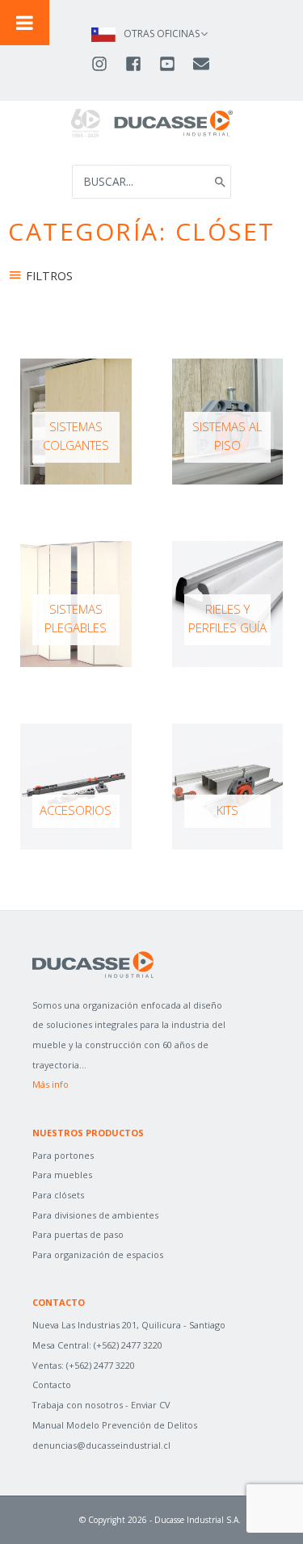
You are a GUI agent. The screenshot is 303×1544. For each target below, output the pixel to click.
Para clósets (58, 1195)
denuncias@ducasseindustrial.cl (101, 1445)
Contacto (51, 1384)
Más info (50, 1084)
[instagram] (106, 64)
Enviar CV (150, 1405)
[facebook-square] (140, 64)
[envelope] (202, 64)
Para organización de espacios (97, 1254)
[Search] (220, 182)
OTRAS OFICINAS (162, 33)
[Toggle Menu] (24, 22)
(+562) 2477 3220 (128, 1345)
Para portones (63, 1155)
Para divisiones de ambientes (95, 1215)
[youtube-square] (174, 64)
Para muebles (62, 1174)
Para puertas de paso (78, 1234)
